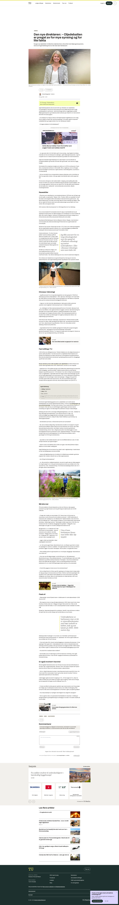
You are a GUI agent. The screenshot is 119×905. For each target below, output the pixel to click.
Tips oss (87, 869)
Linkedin (52, 880)
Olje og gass (51, 716)
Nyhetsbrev (74, 875)
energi (35, 30)
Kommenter (49, 89)
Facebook (52, 877)
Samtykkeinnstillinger (76, 877)
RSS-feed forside (54, 875)
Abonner (109, 3)
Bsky (51, 882)
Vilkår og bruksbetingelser (77, 880)
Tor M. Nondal (32, 881)
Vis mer (42, 396)
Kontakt (31, 895)
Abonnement (32, 891)
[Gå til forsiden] (30, 3)
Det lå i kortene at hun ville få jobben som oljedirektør (53, 363)
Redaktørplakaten (60, 886)
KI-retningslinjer (75, 882)
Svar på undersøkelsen (97, 901)
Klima (45, 716)
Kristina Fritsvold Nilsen (35, 876)
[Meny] (115, 3)
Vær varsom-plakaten (48, 886)
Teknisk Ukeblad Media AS (39, 900)
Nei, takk (106, 901)
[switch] (77, 103)
